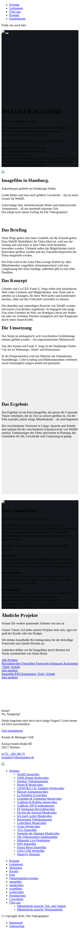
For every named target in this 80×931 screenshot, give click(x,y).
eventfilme (15, 888)
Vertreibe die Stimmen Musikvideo (38, 833)
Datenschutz (16, 926)
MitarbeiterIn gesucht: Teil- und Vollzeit (41, 906)
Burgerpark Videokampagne (34, 819)
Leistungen (16, 8)
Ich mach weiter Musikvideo (34, 816)
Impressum (16, 922)
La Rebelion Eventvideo (32, 795)
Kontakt (14, 15)
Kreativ (13, 871)
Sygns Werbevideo (28, 826)
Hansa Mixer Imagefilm (31, 847)
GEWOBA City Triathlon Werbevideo (40, 788)
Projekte (14, 4)
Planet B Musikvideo (30, 784)
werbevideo (16, 892)
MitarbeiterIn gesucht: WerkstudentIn (40, 909)
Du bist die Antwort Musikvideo (37, 812)
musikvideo (16, 885)
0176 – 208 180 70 (13, 753)
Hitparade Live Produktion (33, 840)
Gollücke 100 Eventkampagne (35, 805)
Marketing (15, 867)
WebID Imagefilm (28, 774)
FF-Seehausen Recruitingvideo (36, 809)
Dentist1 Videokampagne (32, 781)
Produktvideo (17, 895)
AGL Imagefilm (27, 830)
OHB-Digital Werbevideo (33, 777)
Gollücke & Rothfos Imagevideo (37, 802)
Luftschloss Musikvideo (31, 823)
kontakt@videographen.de (18, 757)
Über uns (15, 11)
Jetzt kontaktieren (12, 730)
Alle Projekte (10, 660)
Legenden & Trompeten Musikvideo (39, 798)
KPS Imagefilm (26, 843)
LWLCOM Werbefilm (30, 850)
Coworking (16, 899)
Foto (12, 874)
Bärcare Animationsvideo (32, 791)
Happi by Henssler (28, 854)
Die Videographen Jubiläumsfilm (37, 837)
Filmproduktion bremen (23, 878)
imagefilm (15, 881)
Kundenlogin (17, 18)
